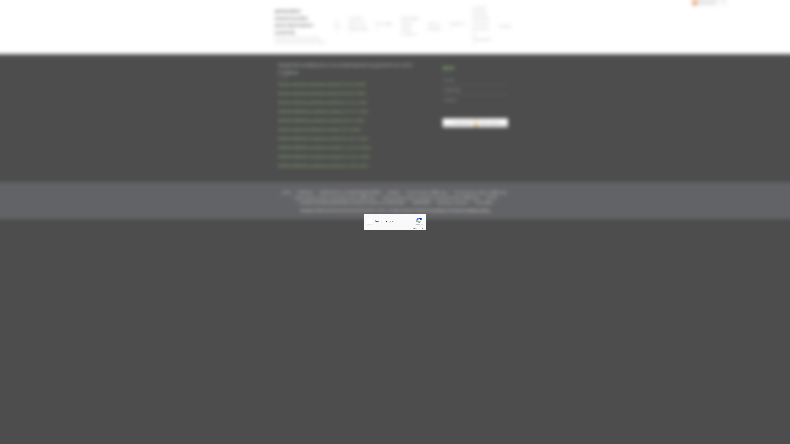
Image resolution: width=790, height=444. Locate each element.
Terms (421, 228)
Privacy (414, 228)
